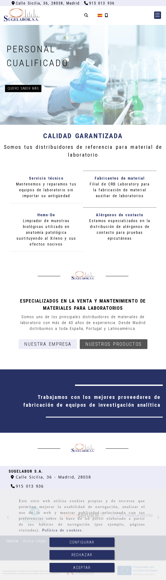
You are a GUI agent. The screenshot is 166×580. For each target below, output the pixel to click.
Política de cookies (62, 530)
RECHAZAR (82, 554)
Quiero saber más (23, 88)
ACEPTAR (82, 567)
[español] (99, 15)
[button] (157, 15)
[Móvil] (106, 15)
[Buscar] (86, 15)
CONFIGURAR (82, 542)
